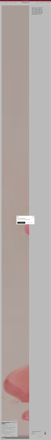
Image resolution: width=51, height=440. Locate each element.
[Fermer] (33, 217)
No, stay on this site (29, 222)
